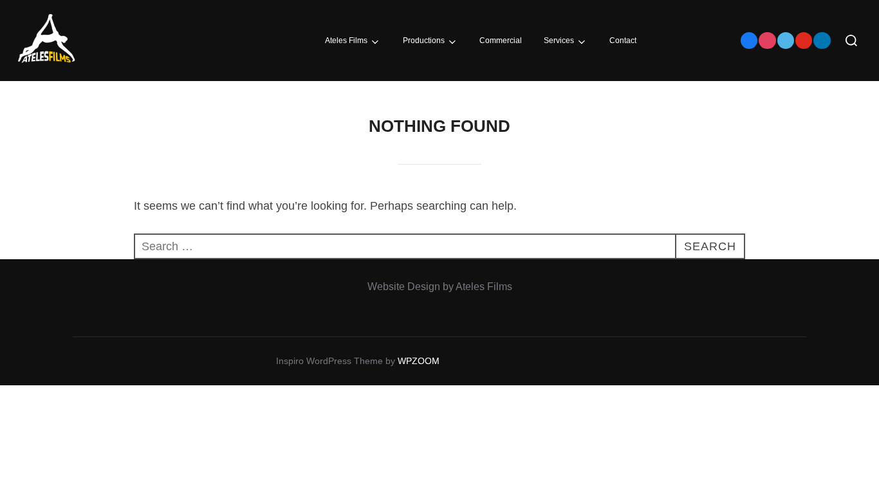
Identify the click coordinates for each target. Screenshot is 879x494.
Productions (424, 40)
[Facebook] (749, 40)
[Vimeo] (786, 40)
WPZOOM (418, 361)
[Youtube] (804, 40)
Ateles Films (346, 40)
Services (559, 40)
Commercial (500, 40)
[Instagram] (767, 40)
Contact (622, 40)
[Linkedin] (822, 40)
